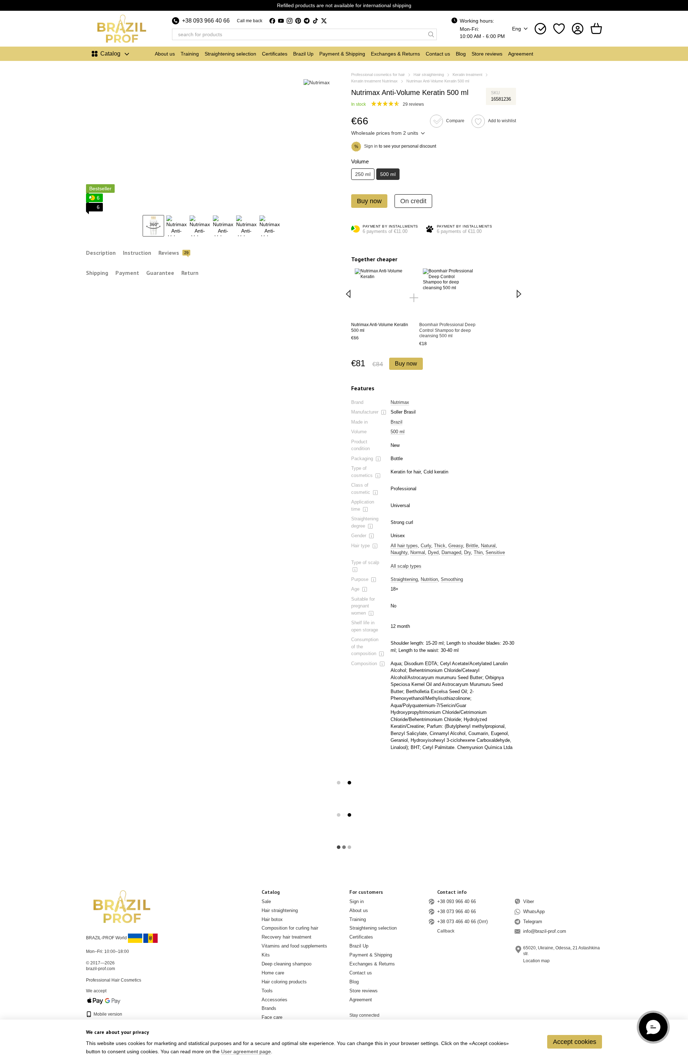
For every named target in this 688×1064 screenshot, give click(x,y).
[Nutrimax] (316, 82)
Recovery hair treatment (286, 937)
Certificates (274, 54)
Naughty (399, 552)
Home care (273, 972)
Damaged (451, 552)
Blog (461, 54)
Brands (269, 1008)
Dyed (433, 552)
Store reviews (487, 54)
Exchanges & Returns (395, 54)
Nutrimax (400, 402)
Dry (467, 552)
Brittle (472, 545)
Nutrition (429, 579)
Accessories (274, 999)
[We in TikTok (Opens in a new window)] (315, 21)
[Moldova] (150, 937)
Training (190, 54)
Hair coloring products (284, 981)
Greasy (455, 545)
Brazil (396, 422)
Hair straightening (280, 910)
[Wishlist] (559, 28)
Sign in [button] (371, 146)
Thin (478, 552)
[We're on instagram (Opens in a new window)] (289, 21)
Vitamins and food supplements (294, 946)
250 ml (363, 174)
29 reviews (413, 104)
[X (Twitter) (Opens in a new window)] (324, 21)
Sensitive (495, 552)
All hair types (404, 545)
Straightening (404, 579)
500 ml (398, 431)
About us (165, 54)
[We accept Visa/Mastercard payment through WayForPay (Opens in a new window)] (104, 1000)
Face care (272, 1017)
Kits (266, 955)
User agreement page (246, 1051)
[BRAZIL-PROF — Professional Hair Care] (122, 906)
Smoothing (452, 579)
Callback (445, 931)
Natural (488, 545)
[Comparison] (540, 28)
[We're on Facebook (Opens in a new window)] (272, 21)
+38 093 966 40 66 (206, 21)
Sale (266, 901)
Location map (536, 960)
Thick (439, 545)
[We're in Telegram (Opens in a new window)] (307, 21)
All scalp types (406, 566)
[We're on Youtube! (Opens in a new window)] (281, 21)
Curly (426, 545)
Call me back (249, 20)
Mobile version (107, 1014)
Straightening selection (230, 54)
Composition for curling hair (290, 928)
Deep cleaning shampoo (286, 964)
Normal (417, 552)
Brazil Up (303, 54)
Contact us (438, 54)
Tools (267, 990)
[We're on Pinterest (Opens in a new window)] (298, 21)
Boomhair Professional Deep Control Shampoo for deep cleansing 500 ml (447, 330)
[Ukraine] (135, 937)
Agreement (520, 54)
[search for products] (431, 34)
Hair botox (272, 919)
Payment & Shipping (342, 54)
